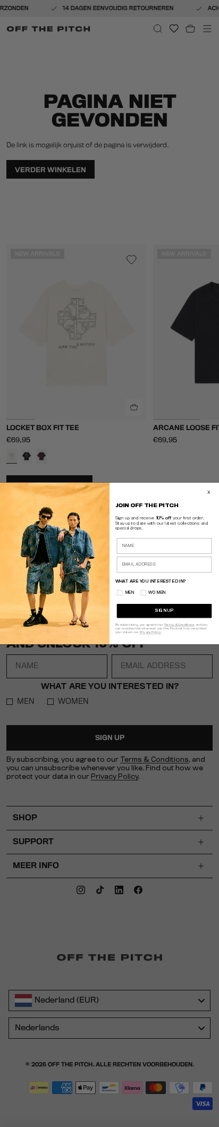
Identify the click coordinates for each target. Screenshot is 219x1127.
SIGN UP (164, 611)
